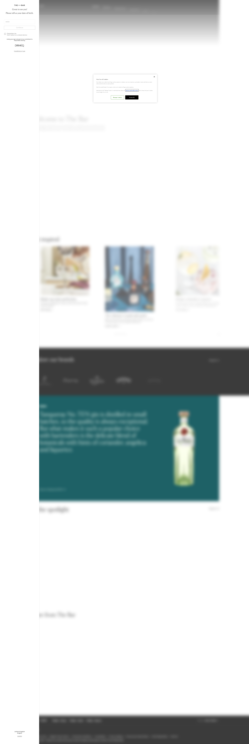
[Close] (154, 77)
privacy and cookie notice (132, 90)
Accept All (131, 97)
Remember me (11, 33)
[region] (125, 88)
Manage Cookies (117, 97)
